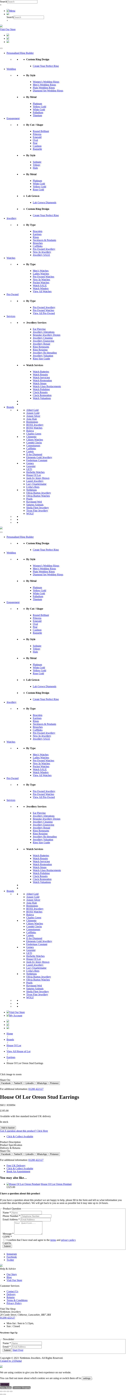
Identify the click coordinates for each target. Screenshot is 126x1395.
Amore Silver (33, 416)
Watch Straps (39, 383)
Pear (35, 143)
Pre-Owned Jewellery (44, 249)
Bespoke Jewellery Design (46, 335)
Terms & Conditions (17, 1300)
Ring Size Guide (41, 358)
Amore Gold (32, 413)
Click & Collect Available (20, 1136)
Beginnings (32, 421)
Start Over (18, 1350)
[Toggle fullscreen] (4, 1391)
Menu (12, 10)
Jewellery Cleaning (43, 338)
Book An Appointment (18, 1171)
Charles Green (33, 433)
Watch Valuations (42, 398)
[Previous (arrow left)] (1, 1394)
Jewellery (11, 218)
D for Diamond (34, 454)
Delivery (11, 1294)
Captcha (7, 1243)
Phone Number (11, 1216)
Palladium (38, 112)
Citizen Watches (34, 439)
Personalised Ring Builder (20, 53)
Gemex (30, 463)
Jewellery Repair (41, 343)
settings (87, 1378)
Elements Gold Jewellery (39, 457)
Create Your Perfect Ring (46, 66)
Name (7, 1212)
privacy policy (68, 1240)
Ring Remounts (41, 346)
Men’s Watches (41, 270)
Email (7, 1346)
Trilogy (36, 164)
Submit (7, 1246)
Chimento (31, 436)
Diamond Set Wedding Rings (48, 90)
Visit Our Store (8, 29)
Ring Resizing (40, 349)
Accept (4, 1384)
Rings (36, 237)
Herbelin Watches (35, 472)
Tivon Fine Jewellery (37, 510)
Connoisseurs (33, 445)
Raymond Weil (34, 501)
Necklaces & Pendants (44, 240)
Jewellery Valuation (43, 355)
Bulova (30, 430)
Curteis (30, 451)
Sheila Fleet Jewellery (37, 507)
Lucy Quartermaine (36, 484)
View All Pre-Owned (44, 313)
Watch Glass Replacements (47, 386)
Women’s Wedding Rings (46, 81)
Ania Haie (31, 419)
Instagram (12, 1254)
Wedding (11, 69)
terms (53, 1240)
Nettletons (31, 489)
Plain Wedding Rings (44, 87)
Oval (35, 140)
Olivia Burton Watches (38, 495)
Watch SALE (40, 285)
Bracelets (37, 231)
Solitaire (37, 162)
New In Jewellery (42, 252)
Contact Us (12, 1291)
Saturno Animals (34, 504)
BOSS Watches (34, 427)
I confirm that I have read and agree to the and (41, 1240)
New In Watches (41, 279)
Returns (11, 1297)
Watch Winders (41, 288)
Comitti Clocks (34, 442)
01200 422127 (35, 1089)
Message (8, 1233)
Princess (37, 134)
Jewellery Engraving (43, 340)
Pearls (29, 498)
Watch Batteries (41, 371)
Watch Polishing (41, 389)
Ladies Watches (41, 273)
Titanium (37, 115)
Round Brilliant (41, 131)
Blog (9, 1277)
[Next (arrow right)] (4, 1394)
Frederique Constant (36, 460)
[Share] (8, 1391)
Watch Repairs (40, 374)
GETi (29, 469)
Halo (35, 167)
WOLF (30, 513)
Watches (11, 257)
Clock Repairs (40, 392)
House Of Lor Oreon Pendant (56, 1184)
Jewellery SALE (41, 255)
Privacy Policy (14, 1303)
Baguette (37, 149)
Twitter (10, 1259)
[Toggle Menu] (1, 48)
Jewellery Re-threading (45, 352)
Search (3, 1)
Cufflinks (37, 246)
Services (11, 316)
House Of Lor (33, 475)
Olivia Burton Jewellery (38, 492)
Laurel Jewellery (34, 481)
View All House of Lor (19, 1051)
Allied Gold (32, 410)
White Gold (39, 109)
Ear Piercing (39, 329)
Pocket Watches (41, 282)
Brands (10, 407)
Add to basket (8, 1128)
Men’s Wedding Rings (44, 84)
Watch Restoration (42, 380)
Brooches (38, 243)
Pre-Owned (13, 294)
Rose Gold (38, 189)
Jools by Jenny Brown (37, 478)
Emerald (37, 137)
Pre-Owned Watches (43, 276)
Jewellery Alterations (43, 332)
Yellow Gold (39, 106)
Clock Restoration (42, 395)
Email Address (11, 1219)
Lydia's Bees (32, 487)
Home (10, 1033)
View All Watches (42, 291)
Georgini (30, 466)
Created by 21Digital (11, 1361)
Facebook (12, 1257)
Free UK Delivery (16, 1165)
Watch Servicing (41, 377)
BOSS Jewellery (34, 424)
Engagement (13, 118)
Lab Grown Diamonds (44, 202)
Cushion (37, 146)
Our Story (12, 1274)
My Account (15, 1015)
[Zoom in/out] (1, 1391)
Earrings (37, 234)
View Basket (6, 1387)
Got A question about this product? (24, 1130)
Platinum (37, 103)
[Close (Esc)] (11, 1391)
